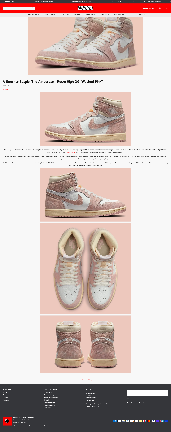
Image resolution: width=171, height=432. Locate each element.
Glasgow (88, 395)
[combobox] (19, 8)
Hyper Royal (70, 152)
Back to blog (87, 380)
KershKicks (26, 417)
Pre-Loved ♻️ (140, 15)
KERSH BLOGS (148, 8)
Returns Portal (49, 405)
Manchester (89, 392)
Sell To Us (47, 408)
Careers (5, 397)
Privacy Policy (49, 395)
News (4, 395)
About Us (6, 392)
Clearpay (6, 400)
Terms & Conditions (51, 397)
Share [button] (6, 89)
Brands (77, 15)
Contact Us (48, 392)
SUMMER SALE (91, 15)
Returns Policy (49, 402)
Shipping (47, 400)
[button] (167, 8)
